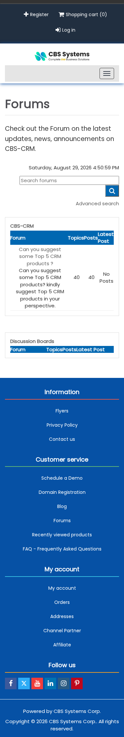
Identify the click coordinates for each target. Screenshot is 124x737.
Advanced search (97, 203)
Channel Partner (62, 630)
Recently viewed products (62, 534)
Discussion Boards (32, 341)
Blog (62, 506)
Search (112, 191)
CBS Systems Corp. (77, 711)
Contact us (62, 439)
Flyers (62, 411)
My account (62, 588)
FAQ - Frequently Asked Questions (62, 549)
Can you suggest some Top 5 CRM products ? (40, 256)
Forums (62, 520)
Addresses (62, 616)
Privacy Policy (62, 425)
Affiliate (62, 644)
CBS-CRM (22, 225)
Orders (62, 602)
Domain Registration (62, 492)
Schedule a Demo (62, 478)
